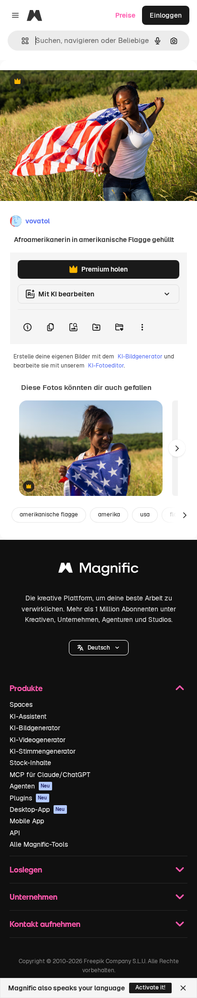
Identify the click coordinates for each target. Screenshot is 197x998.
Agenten (30, 786)
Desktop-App (37, 809)
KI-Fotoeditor (106, 365)
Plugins (28, 798)
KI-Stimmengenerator (43, 751)
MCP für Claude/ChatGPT (50, 774)
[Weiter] (177, 448)
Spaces (21, 704)
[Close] (183, 988)
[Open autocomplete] (21, 40)
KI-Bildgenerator (140, 356)
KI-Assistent (28, 716)
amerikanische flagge (49, 514)
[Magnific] (98, 570)
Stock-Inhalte (30, 762)
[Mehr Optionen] (142, 326)
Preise (125, 15)
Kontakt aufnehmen (45, 924)
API (15, 833)
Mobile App (27, 821)
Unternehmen (33, 897)
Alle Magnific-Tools (39, 844)
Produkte (26, 688)
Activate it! (150, 987)
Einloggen (166, 15)
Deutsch (99, 647)
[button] (99, 647)
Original (61, 81)
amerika (109, 514)
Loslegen (26, 869)
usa (145, 514)
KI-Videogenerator (38, 739)
